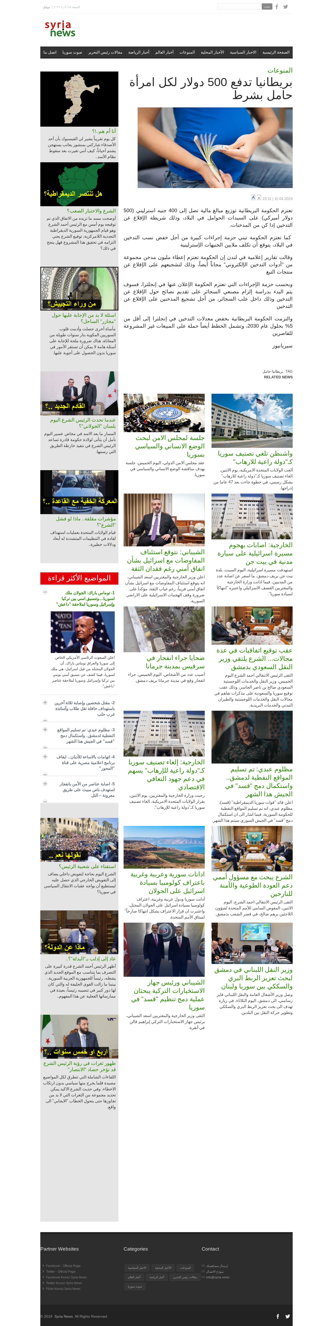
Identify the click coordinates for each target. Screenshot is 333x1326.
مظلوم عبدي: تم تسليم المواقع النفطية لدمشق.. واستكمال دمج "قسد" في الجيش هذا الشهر (259, 781)
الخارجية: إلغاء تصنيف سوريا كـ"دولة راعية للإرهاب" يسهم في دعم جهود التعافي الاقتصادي (166, 774)
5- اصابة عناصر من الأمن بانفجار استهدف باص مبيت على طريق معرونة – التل (87, 790)
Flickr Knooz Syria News (63, 1289)
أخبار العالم (164, 52)
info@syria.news (217, 1277)
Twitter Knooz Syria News (64, 1283)
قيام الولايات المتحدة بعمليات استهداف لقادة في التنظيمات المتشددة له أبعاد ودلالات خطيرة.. (83, 538)
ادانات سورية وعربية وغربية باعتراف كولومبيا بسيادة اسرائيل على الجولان (167, 882)
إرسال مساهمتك (217, 1266)
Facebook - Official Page (63, 1266)
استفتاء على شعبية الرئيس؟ (87, 866)
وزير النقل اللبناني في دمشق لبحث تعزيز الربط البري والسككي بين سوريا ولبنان (253, 978)
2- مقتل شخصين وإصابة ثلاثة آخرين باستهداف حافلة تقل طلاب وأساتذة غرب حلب (84, 708)
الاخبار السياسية (243, 52)
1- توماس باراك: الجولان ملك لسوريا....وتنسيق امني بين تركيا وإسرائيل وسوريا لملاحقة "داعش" (85, 598)
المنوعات (187, 52)
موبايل (46, 7)
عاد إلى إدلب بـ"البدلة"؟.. (91, 958)
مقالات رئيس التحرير (105, 52)
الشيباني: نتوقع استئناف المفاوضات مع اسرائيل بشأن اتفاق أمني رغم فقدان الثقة (166, 560)
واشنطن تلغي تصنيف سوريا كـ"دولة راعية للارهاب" (255, 457)
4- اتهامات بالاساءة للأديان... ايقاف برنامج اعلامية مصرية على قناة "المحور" (85, 763)
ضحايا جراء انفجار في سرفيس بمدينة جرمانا (175, 662)
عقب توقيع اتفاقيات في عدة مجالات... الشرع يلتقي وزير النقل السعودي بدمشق (254, 658)
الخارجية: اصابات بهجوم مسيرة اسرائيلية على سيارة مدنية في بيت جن (255, 553)
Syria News (63, 1316)
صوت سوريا (72, 52)
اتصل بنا (49, 52)
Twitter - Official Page (61, 1271)
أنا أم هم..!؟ (104, 131)
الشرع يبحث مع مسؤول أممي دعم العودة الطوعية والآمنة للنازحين (253, 885)
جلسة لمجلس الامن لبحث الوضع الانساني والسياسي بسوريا (170, 446)
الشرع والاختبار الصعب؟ (91, 211)
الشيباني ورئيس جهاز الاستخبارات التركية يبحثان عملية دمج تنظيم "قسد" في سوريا (168, 995)
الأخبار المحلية (212, 52)
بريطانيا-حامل (272, 371)
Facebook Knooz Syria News (66, 1277)
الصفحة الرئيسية (276, 52)
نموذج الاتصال (215, 1271)
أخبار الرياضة (138, 52)
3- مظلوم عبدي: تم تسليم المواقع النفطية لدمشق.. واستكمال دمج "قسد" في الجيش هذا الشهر (86, 735)
